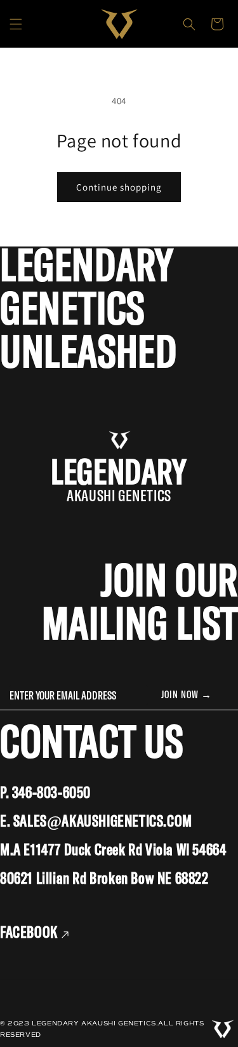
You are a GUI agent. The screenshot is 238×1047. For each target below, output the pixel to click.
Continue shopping (119, 187)
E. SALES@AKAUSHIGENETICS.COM (96, 822)
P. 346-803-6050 (45, 793)
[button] (16, 24)
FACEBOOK (30, 933)
